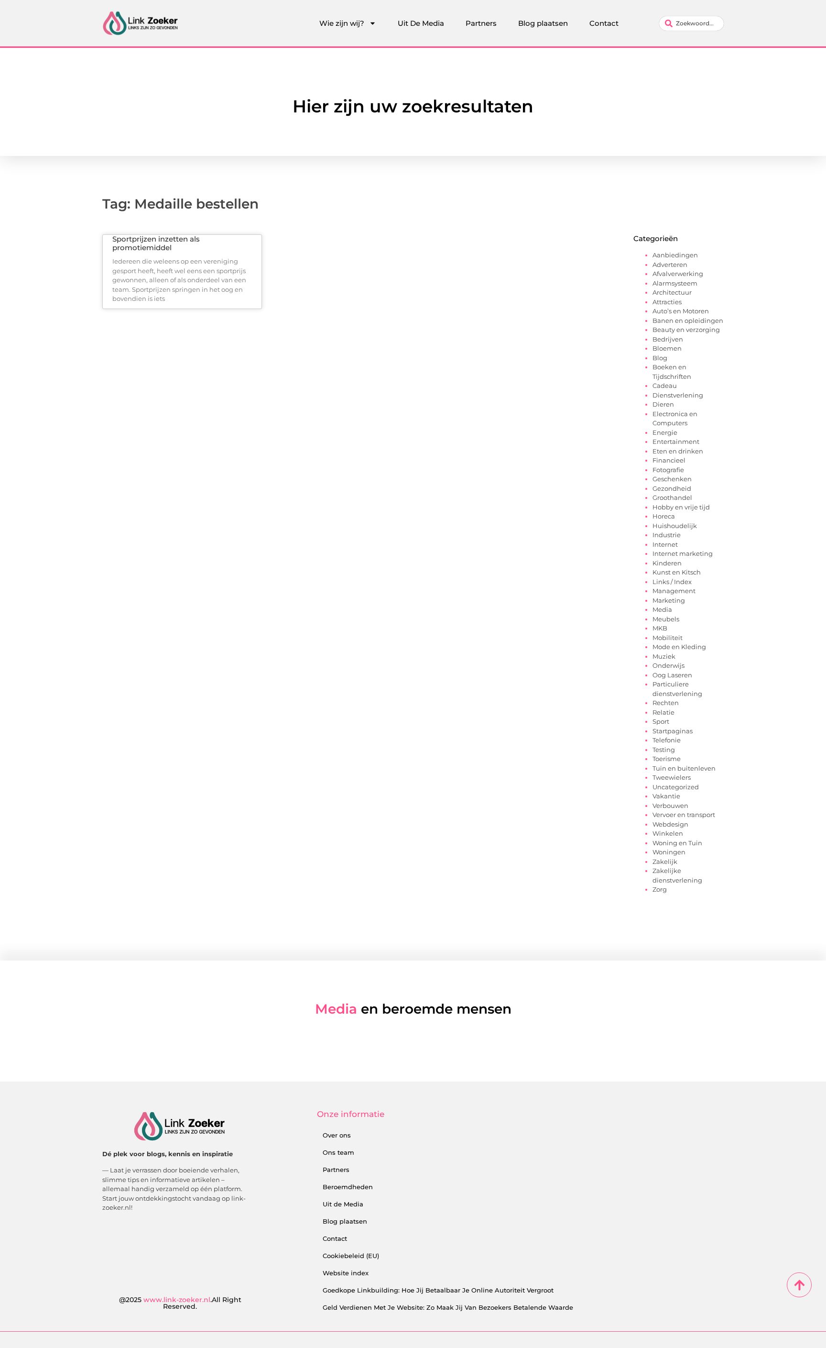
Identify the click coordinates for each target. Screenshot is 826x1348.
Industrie (666, 535)
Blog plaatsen (543, 23)
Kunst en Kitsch (676, 572)
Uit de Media (343, 1204)
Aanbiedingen (675, 255)
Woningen (668, 852)
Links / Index (672, 582)
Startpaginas (672, 731)
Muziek (663, 656)
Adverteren (669, 264)
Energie (664, 432)
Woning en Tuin (677, 843)
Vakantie (666, 796)
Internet (665, 544)
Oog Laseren (672, 675)
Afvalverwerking (677, 273)
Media (662, 609)
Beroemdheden (348, 1187)
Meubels (665, 619)
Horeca (663, 516)
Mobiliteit (667, 637)
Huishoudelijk (674, 526)
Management (674, 591)
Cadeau (664, 385)
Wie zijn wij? (341, 23)
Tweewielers (671, 777)
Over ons (337, 1135)
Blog (659, 358)
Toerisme (666, 758)
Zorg (659, 889)
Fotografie (668, 470)
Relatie (663, 712)
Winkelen (667, 833)
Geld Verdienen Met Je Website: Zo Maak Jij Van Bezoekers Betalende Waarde (448, 1307)
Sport (660, 721)
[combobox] (691, 23)
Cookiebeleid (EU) (351, 1256)
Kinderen (667, 563)
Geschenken (672, 479)
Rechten (665, 703)
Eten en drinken (677, 451)
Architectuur (672, 292)
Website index (346, 1273)
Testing (663, 749)
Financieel (668, 460)
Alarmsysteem (674, 283)
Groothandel (672, 497)
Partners (481, 23)
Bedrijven (667, 339)
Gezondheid (671, 488)
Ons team (338, 1152)
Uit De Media (421, 23)
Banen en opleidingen (687, 320)
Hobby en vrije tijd (681, 507)
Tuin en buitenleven (684, 768)
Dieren (663, 404)
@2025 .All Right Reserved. (180, 1303)
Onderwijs (668, 665)
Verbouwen (670, 805)
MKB (659, 628)
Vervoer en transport (683, 814)
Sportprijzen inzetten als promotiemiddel (156, 243)
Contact (604, 23)
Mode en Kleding (679, 647)
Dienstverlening (677, 395)
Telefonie (666, 740)
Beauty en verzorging (686, 329)
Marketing (668, 600)
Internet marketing (682, 553)
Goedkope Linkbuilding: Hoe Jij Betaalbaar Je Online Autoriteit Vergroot (438, 1290)
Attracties (667, 302)
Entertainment (675, 441)
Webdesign (670, 824)
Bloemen (667, 348)
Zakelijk (664, 861)
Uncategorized (675, 787)
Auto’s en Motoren (680, 311)
